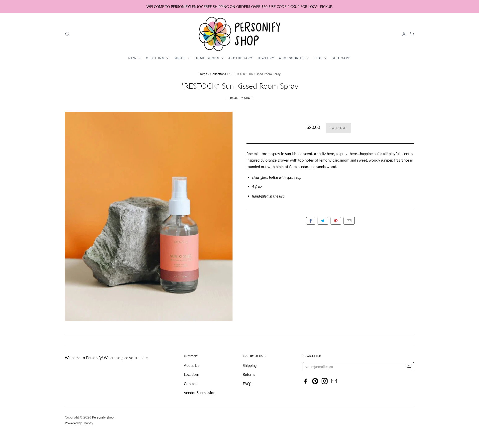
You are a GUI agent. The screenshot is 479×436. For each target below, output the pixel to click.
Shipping (250, 365)
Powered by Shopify (79, 423)
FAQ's (247, 383)
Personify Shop (240, 97)
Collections (218, 74)
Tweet (323, 221)
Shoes (180, 58)
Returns (249, 374)
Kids (319, 58)
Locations (192, 374)
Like (310, 221)
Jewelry (265, 58)
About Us (191, 365)
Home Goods (207, 58)
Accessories (292, 58)
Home (203, 74)
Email (349, 221)
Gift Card (341, 58)
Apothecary (240, 58)
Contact (190, 383)
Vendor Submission (199, 392)
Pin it (336, 221)
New (133, 58)
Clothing (156, 58)
